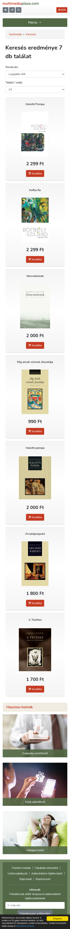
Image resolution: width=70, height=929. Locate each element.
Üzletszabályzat (17, 873)
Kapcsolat (25, 879)
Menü (33, 22)
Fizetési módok (21, 868)
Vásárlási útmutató (46, 868)
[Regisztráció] (12, 10)
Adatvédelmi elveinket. (25, 926)
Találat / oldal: (14, 83)
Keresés (31, 34)
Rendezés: (11, 67)
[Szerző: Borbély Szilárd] (35, 134)
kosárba (36, 173)
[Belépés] (5, 10)
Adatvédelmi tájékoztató (46, 873)
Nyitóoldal (15, 34)
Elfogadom (57, 918)
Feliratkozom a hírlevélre (35, 914)
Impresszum (43, 879)
